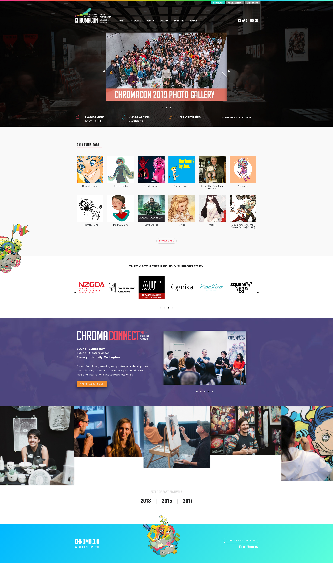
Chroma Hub (252, 2)
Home (121, 20)
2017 (188, 500)
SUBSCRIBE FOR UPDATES (236, 117)
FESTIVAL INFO (135, 20)
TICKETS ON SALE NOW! (91, 384)
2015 (167, 500)
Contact (193, 20)
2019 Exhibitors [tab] (88, 144)
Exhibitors (179, 20)
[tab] (163, 108)
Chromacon (218, 2)
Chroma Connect (235, 2)
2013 (145, 500)
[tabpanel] (166, 199)
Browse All (166, 241)
